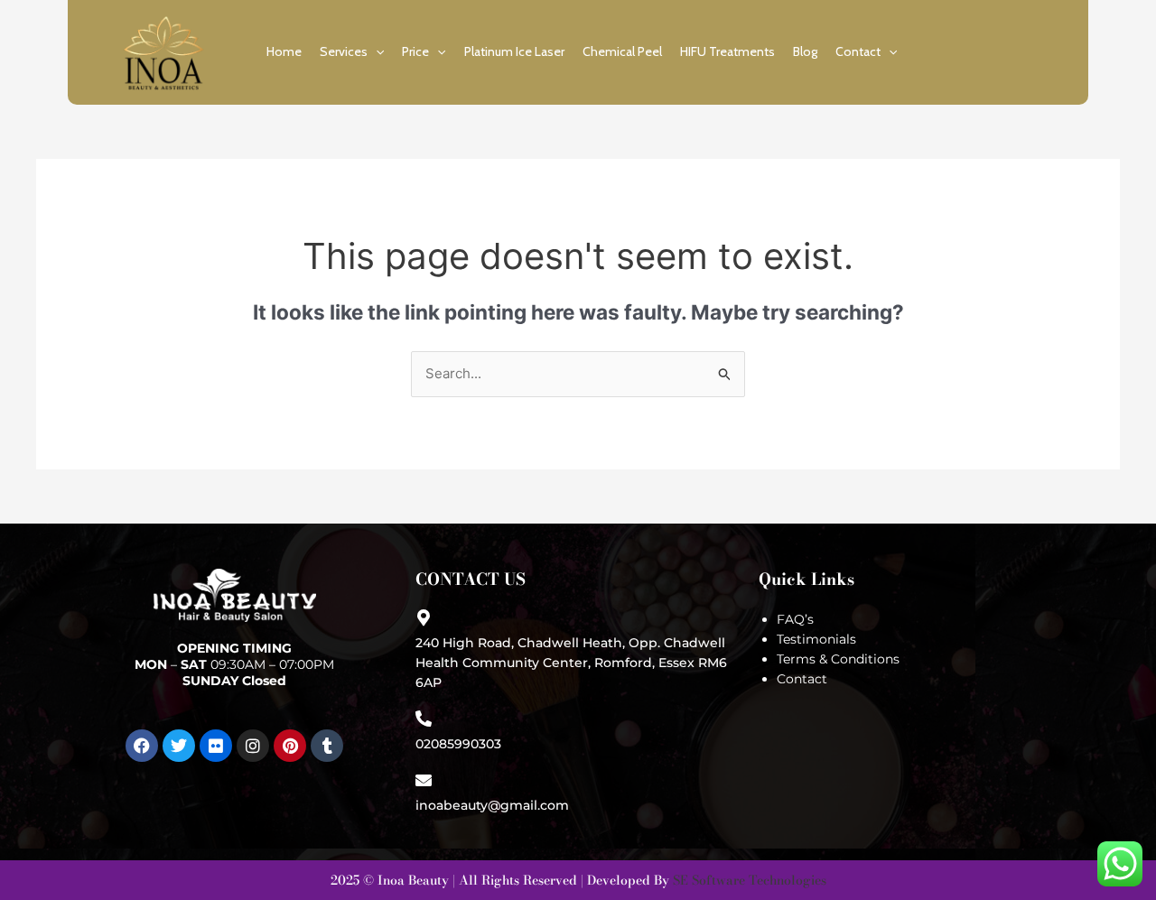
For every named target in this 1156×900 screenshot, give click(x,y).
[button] (376, 51)
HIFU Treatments (727, 51)
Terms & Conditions (838, 659)
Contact (858, 51)
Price (415, 51)
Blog (805, 51)
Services (344, 51)
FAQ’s (795, 619)
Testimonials (816, 639)
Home (284, 51)
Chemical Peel (622, 51)
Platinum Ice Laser (514, 51)
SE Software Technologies (749, 880)
